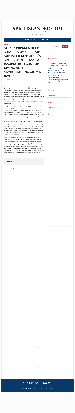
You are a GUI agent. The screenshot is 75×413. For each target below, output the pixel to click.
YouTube (17, 22)
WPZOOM (50, 388)
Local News (7, 44)
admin (19, 80)
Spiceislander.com (37, 28)
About (23, 22)
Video (10, 22)
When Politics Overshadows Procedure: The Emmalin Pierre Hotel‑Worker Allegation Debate (58, 75)
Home (5, 22)
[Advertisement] (37, 10)
